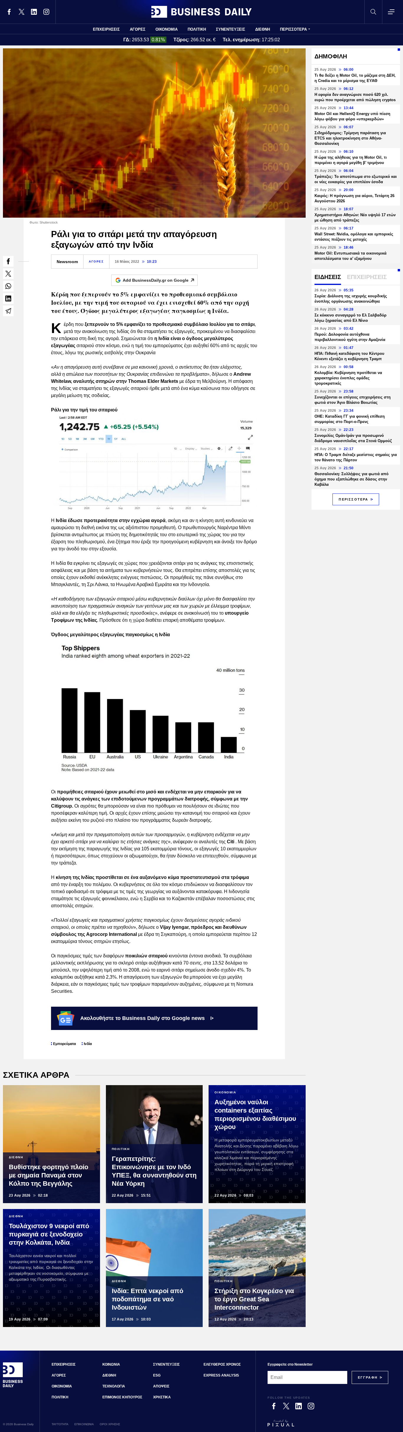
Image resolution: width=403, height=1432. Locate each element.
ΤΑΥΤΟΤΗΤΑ (60, 1424)
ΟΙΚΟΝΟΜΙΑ (166, 29)
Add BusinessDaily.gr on (156, 280)
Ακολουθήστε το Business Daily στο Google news (142, 1018)
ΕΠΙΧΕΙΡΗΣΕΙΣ (106, 29)
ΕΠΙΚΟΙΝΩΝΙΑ (84, 1424)
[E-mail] (8, 311)
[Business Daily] (201, 12)
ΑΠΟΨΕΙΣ (161, 1386)
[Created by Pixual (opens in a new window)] (328, 1426)
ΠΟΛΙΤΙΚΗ (197, 29)
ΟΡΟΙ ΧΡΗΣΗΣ (110, 1424)
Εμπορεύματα (64, 1044)
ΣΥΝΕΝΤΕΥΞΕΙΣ (230, 29)
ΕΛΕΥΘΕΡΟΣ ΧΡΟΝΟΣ (222, 1364)
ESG (156, 1375)
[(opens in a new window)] (9, 12)
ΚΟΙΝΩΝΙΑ (111, 1364)
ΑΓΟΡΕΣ (137, 29)
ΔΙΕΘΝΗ (262, 29)
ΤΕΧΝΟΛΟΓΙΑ (113, 1386)
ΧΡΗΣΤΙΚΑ (162, 1397)
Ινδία (88, 1044)
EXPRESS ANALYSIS (221, 1375)
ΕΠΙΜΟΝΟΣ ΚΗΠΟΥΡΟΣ (122, 1397)
